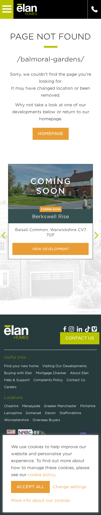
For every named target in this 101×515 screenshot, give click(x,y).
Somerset (33, 413)
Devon (50, 413)
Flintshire (87, 406)
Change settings (69, 486)
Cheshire (11, 406)
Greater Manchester (60, 406)
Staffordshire (70, 413)
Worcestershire (16, 420)
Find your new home (22, 366)
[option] (50, 215)
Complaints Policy (48, 380)
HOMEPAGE (50, 133)
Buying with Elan (18, 373)
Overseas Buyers (46, 420)
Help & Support (17, 380)
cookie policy (41, 474)
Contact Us (79, 338)
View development (50, 249)
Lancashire (13, 413)
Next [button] (97, 235)
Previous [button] (4, 235)
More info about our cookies (40, 500)
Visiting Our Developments (64, 366)
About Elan (79, 373)
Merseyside (31, 406)
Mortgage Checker (51, 373)
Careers (10, 387)
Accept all (30, 486)
